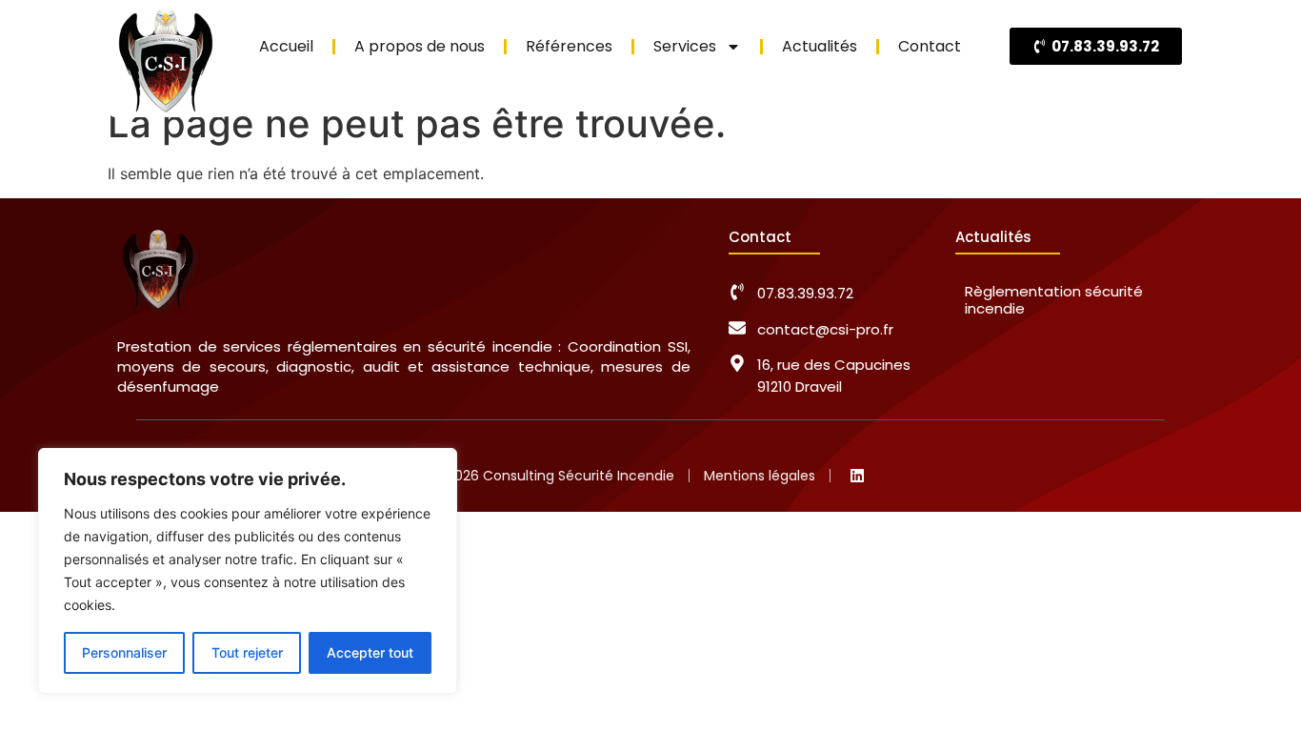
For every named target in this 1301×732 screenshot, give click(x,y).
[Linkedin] (857, 475)
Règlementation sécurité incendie (1054, 299)
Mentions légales (759, 475)
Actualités (819, 46)
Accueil (286, 46)
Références (569, 46)
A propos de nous (419, 46)
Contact (929, 46)
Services (684, 46)
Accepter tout (370, 652)
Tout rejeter (247, 652)
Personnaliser (124, 652)
